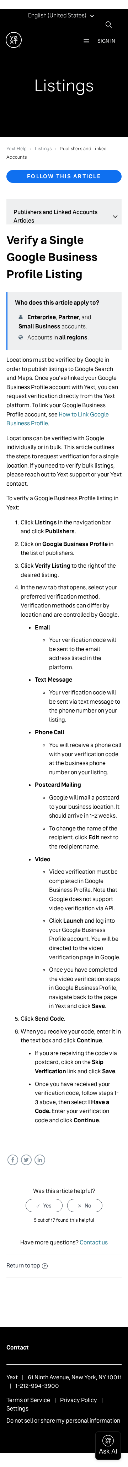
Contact (17, 1347)
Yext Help (16, 149)
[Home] (14, 46)
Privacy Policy (78, 1400)
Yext (12, 1377)
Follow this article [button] (64, 176)
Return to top (23, 1265)
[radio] (44, 1205)
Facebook (12, 1160)
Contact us (94, 1242)
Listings (43, 149)
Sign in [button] (106, 41)
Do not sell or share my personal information (63, 1420)
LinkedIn (39, 1160)
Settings (17, 1408)
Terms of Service (28, 1400)
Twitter (26, 1160)
